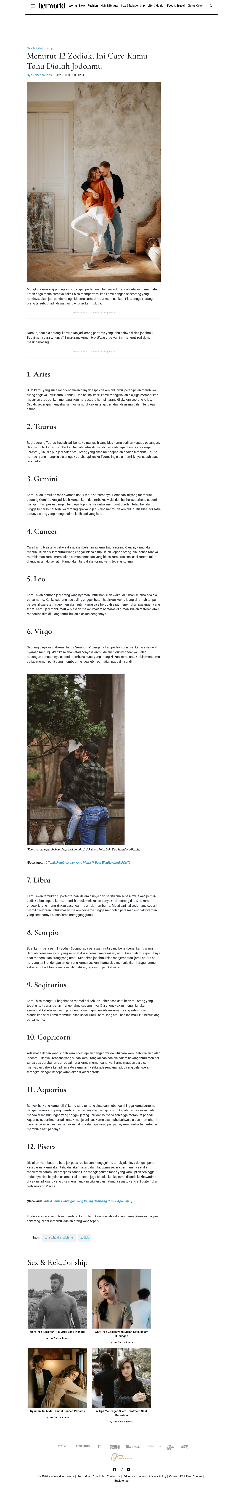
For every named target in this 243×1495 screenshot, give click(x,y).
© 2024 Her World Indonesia (56, 1476)
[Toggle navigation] (33, 5)
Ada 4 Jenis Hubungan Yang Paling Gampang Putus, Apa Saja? (87, 1201)
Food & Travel (176, 5)
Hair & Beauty (109, 5)
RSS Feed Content (191, 1476)
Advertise (129, 1476)
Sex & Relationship (133, 5)
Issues (142, 1476)
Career (173, 1476)
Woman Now (77, 5)
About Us (98, 1476)
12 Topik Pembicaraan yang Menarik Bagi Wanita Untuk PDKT (86, 862)
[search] (211, 5)
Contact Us (114, 1476)
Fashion (93, 5)
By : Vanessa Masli (40, 75)
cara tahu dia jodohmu (58, 1237)
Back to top (121, 1480)
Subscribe (83, 1476)
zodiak (84, 1237)
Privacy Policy (157, 1476)
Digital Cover (195, 5)
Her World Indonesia (59, 1338)
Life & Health (156, 5)
